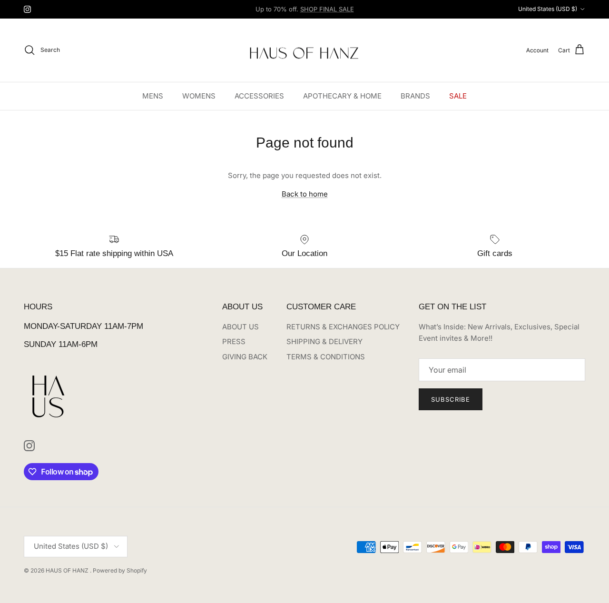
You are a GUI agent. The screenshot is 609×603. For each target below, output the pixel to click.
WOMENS (199, 95)
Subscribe (450, 399)
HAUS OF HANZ (68, 570)
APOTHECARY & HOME (342, 95)
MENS (152, 95)
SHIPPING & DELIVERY (324, 341)
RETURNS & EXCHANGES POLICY (343, 326)
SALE (458, 95)
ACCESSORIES (259, 95)
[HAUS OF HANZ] (305, 50)
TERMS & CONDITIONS (325, 356)
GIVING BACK (244, 356)
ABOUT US (240, 326)
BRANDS (415, 95)
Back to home (305, 193)
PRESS (234, 341)
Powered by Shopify (120, 570)
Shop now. (364, 13)
